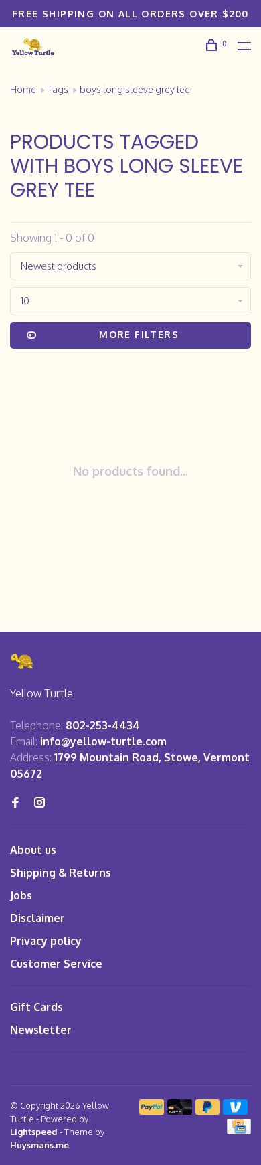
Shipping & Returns (60, 872)
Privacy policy (46, 941)
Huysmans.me (39, 1145)
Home (23, 89)
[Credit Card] (239, 1130)
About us (33, 850)
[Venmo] (235, 1110)
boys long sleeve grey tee (135, 89)
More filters (139, 334)
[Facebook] (15, 803)
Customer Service (56, 963)
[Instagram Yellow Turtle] (39, 803)
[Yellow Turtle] (22, 661)
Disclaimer (37, 918)
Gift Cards (36, 1007)
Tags (58, 89)
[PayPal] (151, 1110)
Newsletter (41, 1030)
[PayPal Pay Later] (207, 1110)
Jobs (21, 895)
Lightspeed (34, 1131)
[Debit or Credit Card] (179, 1110)
